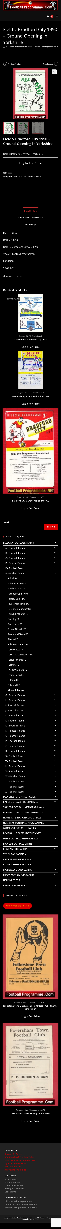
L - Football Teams (14, 720)
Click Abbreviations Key (13, 276)
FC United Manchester (19, 609)
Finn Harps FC (15, 624)
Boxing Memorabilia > (17, 864)
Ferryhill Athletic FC (18, 613)
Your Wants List (13, 1166)
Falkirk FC (13, 578)
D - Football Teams (15, 563)
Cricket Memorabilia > (17, 859)
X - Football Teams (15, 781)
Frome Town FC (16, 675)
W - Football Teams (15, 776)
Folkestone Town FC (18, 644)
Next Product (48, 64)
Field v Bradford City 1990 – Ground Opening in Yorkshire (34, 46)
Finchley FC (13, 619)
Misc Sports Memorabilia (18, 875)
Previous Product (14, 64)
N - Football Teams (15, 730)
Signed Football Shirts (17, 843)
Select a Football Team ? (18, 542)
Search (6, 522)
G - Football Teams (15, 695)
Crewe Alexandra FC (37, 497)
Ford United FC (16, 649)
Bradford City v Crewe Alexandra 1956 (30, 500)
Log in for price (30, 163)
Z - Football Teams (15, 791)
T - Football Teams (15, 761)
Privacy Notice (12, 1182)
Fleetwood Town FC (18, 634)
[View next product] (56, 64)
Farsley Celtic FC (16, 598)
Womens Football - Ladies (19, 828)
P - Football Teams (15, 740)
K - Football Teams (15, 715)
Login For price (30, 346)
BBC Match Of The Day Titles (19, 1157)
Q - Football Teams (15, 746)
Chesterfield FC (37, 336)
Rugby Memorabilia (15, 849)
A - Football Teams (15, 548)
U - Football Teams (15, 766)
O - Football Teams (15, 735)
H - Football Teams (15, 700)
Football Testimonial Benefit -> (23, 812)
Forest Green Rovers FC (20, 654)
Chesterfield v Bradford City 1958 (30, 339)
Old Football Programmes (18, 1201)
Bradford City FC (20, 176)
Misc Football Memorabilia (20, 838)
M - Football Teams (15, 725)
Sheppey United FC (38, 1110)
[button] (54, 71)
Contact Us (10, 1191)
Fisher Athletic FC (17, 629)
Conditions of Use (14, 1185)
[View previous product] (5, 64)
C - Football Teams (15, 558)
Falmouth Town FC (17, 583)
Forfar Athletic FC (17, 659)
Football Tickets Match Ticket (22, 833)
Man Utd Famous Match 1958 (20, 1160)
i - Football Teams (14, 705)
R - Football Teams (15, 751)
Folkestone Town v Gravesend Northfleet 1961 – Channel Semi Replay (30, 1007)
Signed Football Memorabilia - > (23, 807)
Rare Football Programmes (20, 802)
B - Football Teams (15, 553)
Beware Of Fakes (13, 1154)
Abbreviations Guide (15, 1169)
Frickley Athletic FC (17, 669)
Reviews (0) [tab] (30, 224)
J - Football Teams (14, 710)
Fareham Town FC (17, 588)
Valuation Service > (15, 885)
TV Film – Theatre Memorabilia (21, 1204)
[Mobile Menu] (56, 16)
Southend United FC (37, 393)
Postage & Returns (14, 1188)
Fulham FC (13, 680)
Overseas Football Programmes (23, 822)
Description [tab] (30, 210)
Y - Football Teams (15, 786)
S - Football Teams (15, 756)
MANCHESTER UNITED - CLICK (19, 796)
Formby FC (13, 664)
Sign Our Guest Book (15, 1163)
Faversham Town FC (18, 603)
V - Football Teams (15, 771)
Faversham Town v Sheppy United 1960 (31, 1113)
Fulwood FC (14, 685)
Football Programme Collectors (21, 1207)
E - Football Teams (15, 568)
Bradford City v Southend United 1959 (30, 396)
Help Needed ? (11, 880)
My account (11, 1179)
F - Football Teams (14, 573)
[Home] (4, 46)
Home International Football (22, 817)
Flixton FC (13, 639)
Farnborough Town (18, 593)
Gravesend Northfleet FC (38, 1002)
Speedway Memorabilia (17, 869)
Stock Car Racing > (14, 854)
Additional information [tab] (30, 217)
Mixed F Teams (34, 176)
